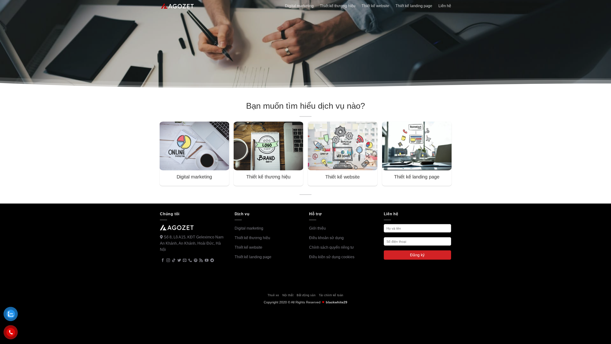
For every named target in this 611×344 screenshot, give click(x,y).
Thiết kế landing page (413, 6)
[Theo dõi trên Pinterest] (195, 260)
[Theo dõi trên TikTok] (173, 260)
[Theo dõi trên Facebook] (162, 260)
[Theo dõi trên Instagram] (168, 260)
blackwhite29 (336, 302)
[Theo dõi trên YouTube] (206, 260)
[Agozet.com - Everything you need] (177, 6)
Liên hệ (444, 6)
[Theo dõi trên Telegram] (212, 260)
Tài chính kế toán (331, 295)
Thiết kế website (375, 6)
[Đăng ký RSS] (201, 260)
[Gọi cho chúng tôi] (190, 260)
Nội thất (288, 295)
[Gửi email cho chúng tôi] (184, 260)
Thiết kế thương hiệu (337, 6)
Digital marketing (299, 6)
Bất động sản (306, 295)
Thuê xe (273, 295)
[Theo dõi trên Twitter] (179, 260)
